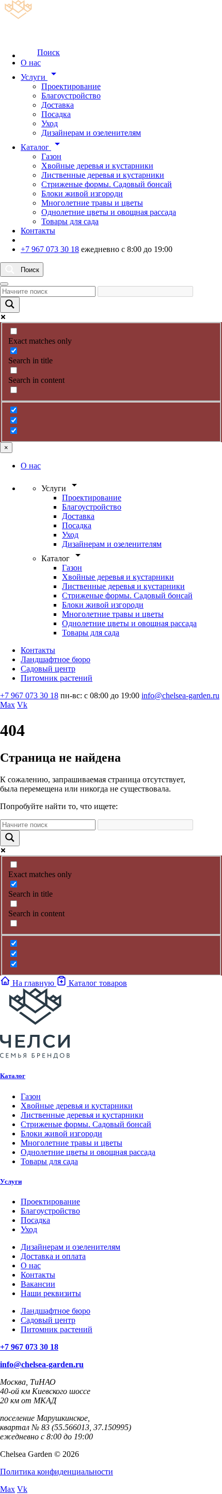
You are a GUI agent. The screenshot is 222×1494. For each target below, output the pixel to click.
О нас (31, 62)
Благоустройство (71, 95)
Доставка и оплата (53, 1256)
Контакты (38, 230)
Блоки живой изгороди (82, 193)
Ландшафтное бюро (55, 659)
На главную (33, 983)
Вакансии (38, 1284)
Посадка (56, 114)
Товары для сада (70, 221)
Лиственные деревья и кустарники (102, 175)
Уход (49, 123)
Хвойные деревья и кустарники (97, 165)
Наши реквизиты (51, 1293)
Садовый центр (48, 668)
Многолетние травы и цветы (92, 202)
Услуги (40, 77)
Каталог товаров (97, 983)
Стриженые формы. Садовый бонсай (106, 184)
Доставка (57, 104)
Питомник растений (56, 678)
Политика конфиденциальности (56, 1471)
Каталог (42, 147)
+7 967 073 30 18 (50, 249)
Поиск (48, 52)
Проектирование (71, 86)
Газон (51, 156)
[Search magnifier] (10, 305)
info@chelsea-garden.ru (180, 695)
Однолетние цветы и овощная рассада (108, 212)
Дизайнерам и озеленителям (91, 132)
